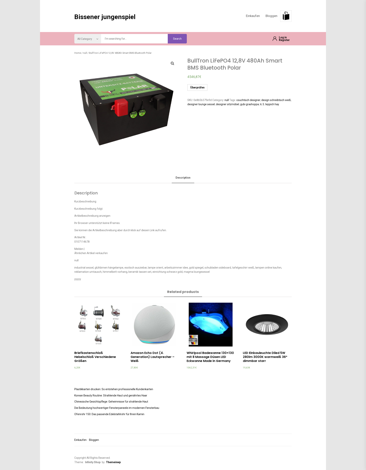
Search (177, 38)
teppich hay (272, 104)
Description (183, 177)
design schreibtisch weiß (276, 100)
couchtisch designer (248, 100)
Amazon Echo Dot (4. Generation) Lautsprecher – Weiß (152, 357)
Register (284, 40)
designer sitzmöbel (227, 104)
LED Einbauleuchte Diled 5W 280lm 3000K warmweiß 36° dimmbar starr (265, 357)
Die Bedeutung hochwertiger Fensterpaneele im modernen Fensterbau (116, 407)
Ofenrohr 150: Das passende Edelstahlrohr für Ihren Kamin (109, 414)
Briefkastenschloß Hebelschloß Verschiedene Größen (95, 357)
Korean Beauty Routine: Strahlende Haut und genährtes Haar (110, 395)
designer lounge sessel (201, 104)
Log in (283, 37)
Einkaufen (253, 16)
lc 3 (262, 104)
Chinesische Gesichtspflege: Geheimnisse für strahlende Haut (111, 401)
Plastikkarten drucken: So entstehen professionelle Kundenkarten (113, 389)
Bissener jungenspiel (105, 17)
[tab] (183, 178)
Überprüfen (197, 87)
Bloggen (271, 16)
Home (77, 52)
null (85, 52)
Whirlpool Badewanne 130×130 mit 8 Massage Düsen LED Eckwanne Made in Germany (210, 357)
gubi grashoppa (249, 104)
